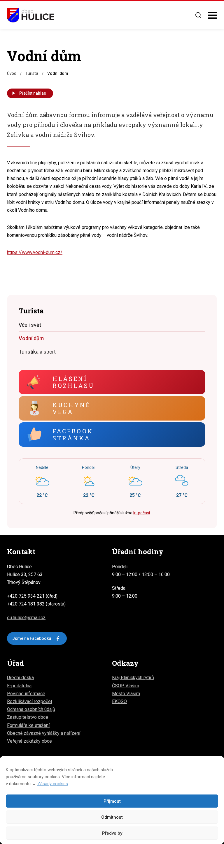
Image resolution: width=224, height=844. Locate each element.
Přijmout (112, 801)
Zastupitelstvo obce (27, 717)
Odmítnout (112, 817)
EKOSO (119, 701)
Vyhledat (198, 15)
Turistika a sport (37, 352)
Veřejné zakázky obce (29, 741)
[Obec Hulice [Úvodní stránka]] (30, 15)
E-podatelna (19, 685)
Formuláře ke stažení (28, 725)
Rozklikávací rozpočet (29, 701)
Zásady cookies (52, 783)
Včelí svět (30, 325)
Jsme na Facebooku (31, 638)
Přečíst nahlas (32, 93)
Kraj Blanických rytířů (133, 677)
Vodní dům (31, 338)
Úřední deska (20, 677)
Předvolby (112, 833)
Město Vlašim (126, 693)
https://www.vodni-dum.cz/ (34, 252)
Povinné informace (26, 693)
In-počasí (141, 513)
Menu (212, 15)
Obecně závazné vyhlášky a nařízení (43, 733)
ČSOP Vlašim (125, 685)
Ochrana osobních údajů (31, 709)
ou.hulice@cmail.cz (26, 617)
